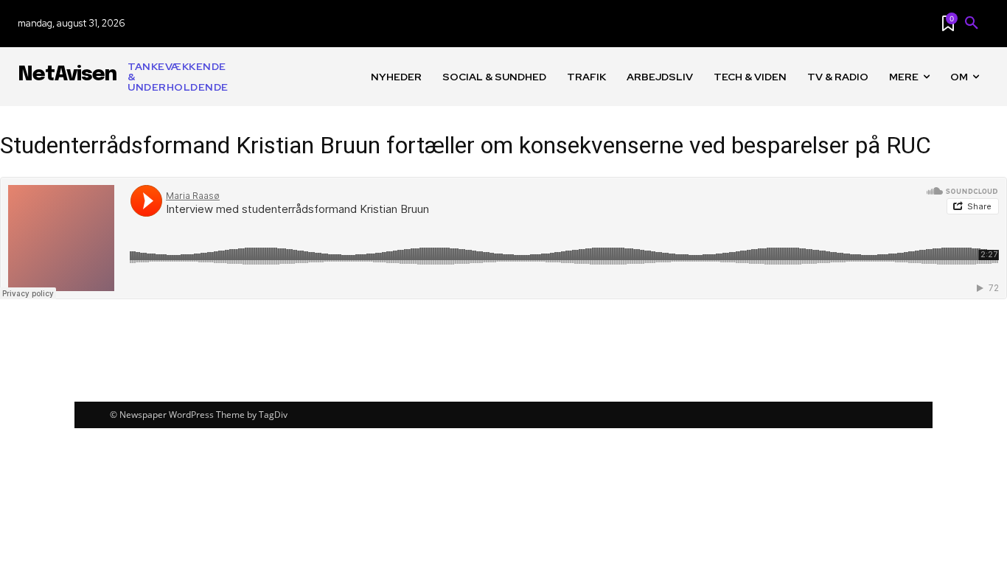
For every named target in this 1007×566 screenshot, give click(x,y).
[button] (971, 23)
